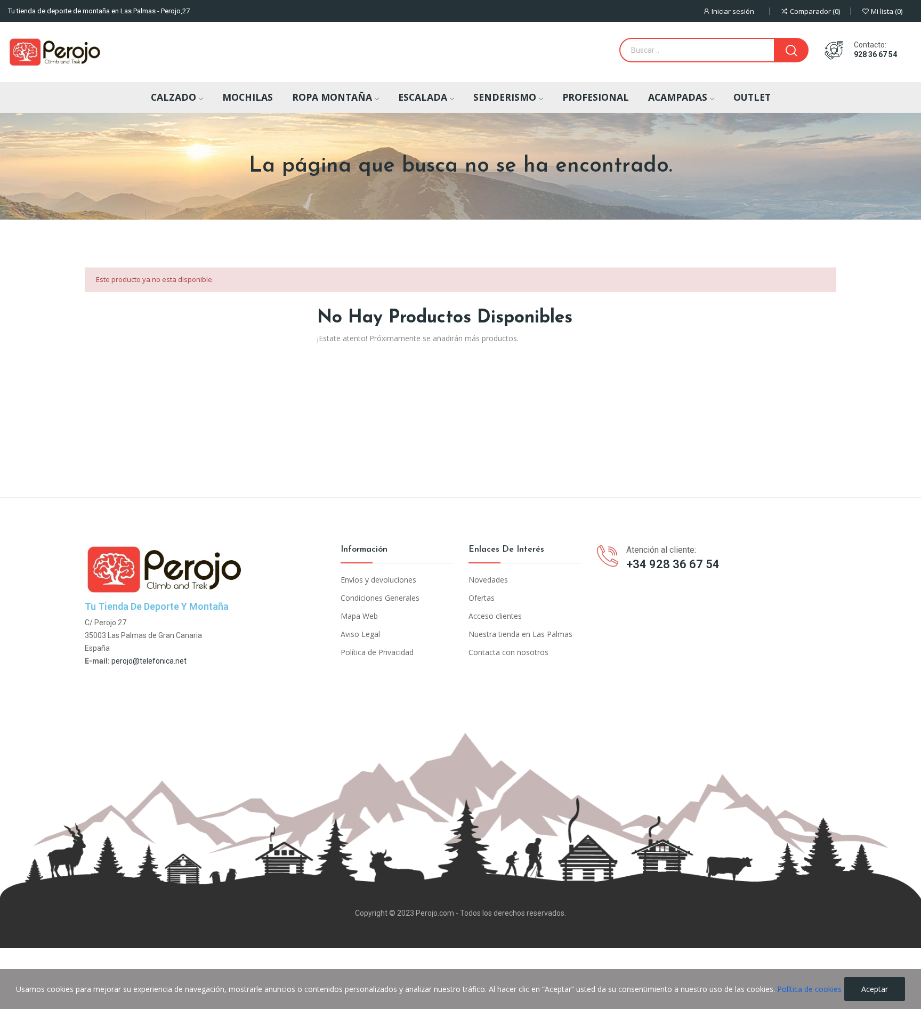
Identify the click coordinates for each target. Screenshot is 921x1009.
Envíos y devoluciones (378, 580)
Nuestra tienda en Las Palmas (520, 634)
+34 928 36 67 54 (673, 564)
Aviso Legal (360, 634)
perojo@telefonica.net (149, 661)
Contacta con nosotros (508, 652)
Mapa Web (359, 616)
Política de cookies (809, 989)
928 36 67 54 (875, 54)
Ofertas (481, 598)
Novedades (488, 580)
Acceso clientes (495, 616)
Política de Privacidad (377, 652)
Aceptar (874, 989)
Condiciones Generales (380, 598)
